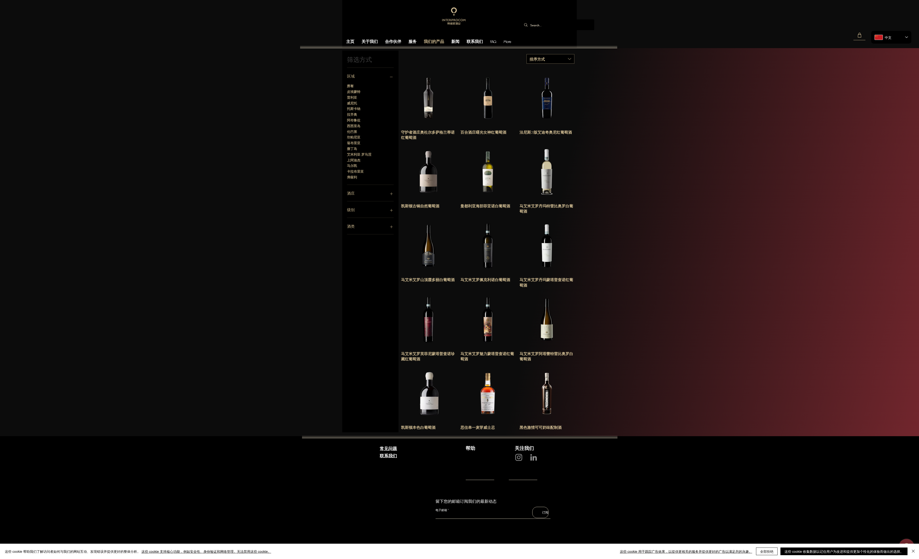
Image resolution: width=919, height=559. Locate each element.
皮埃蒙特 (353, 91)
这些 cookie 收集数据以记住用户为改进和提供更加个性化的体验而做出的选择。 (844, 551)
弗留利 (352, 177)
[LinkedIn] (533, 457)
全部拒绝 (766, 551)
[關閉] (913, 551)
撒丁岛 (352, 148)
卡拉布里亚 (355, 171)
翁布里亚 (353, 143)
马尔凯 (352, 165)
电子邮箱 (441, 510)
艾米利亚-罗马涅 (359, 154)
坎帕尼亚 (353, 137)
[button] (859, 35)
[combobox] (550, 59)
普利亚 (352, 97)
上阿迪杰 (353, 160)
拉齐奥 (352, 114)
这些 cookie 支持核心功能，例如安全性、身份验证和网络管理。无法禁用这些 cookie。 (206, 551)
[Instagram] (518, 457)
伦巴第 (352, 131)
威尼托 (352, 103)
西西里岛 (353, 126)
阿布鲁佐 (353, 120)
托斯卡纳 (353, 108)
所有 (350, 86)
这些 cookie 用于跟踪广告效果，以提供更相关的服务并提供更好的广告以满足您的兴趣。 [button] (686, 551)
